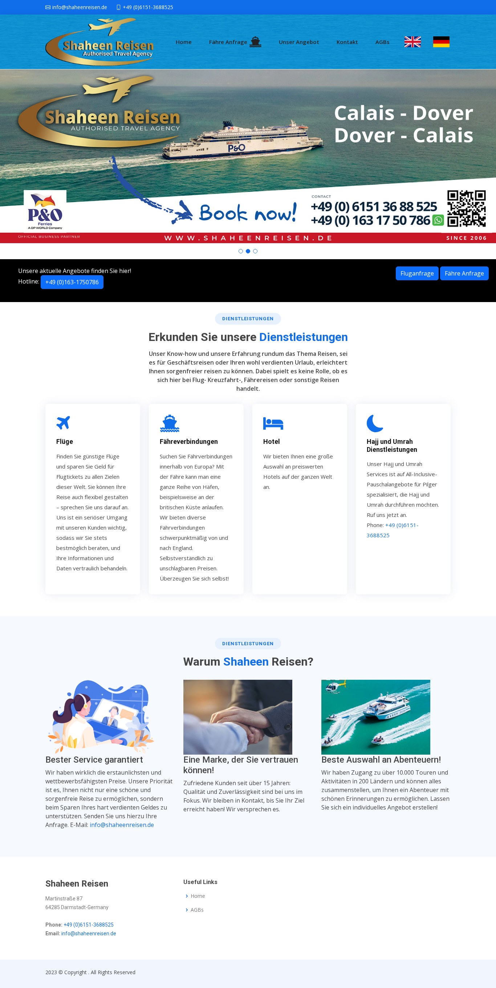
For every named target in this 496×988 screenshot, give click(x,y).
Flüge (64, 441)
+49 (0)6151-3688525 (89, 925)
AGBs (382, 41)
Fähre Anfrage (228, 41)
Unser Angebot (299, 41)
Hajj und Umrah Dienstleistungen (392, 445)
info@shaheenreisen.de (122, 825)
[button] (241, 251)
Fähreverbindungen (189, 441)
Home (184, 41)
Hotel (271, 441)
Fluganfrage (417, 273)
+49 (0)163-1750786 (72, 282)
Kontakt (347, 41)
